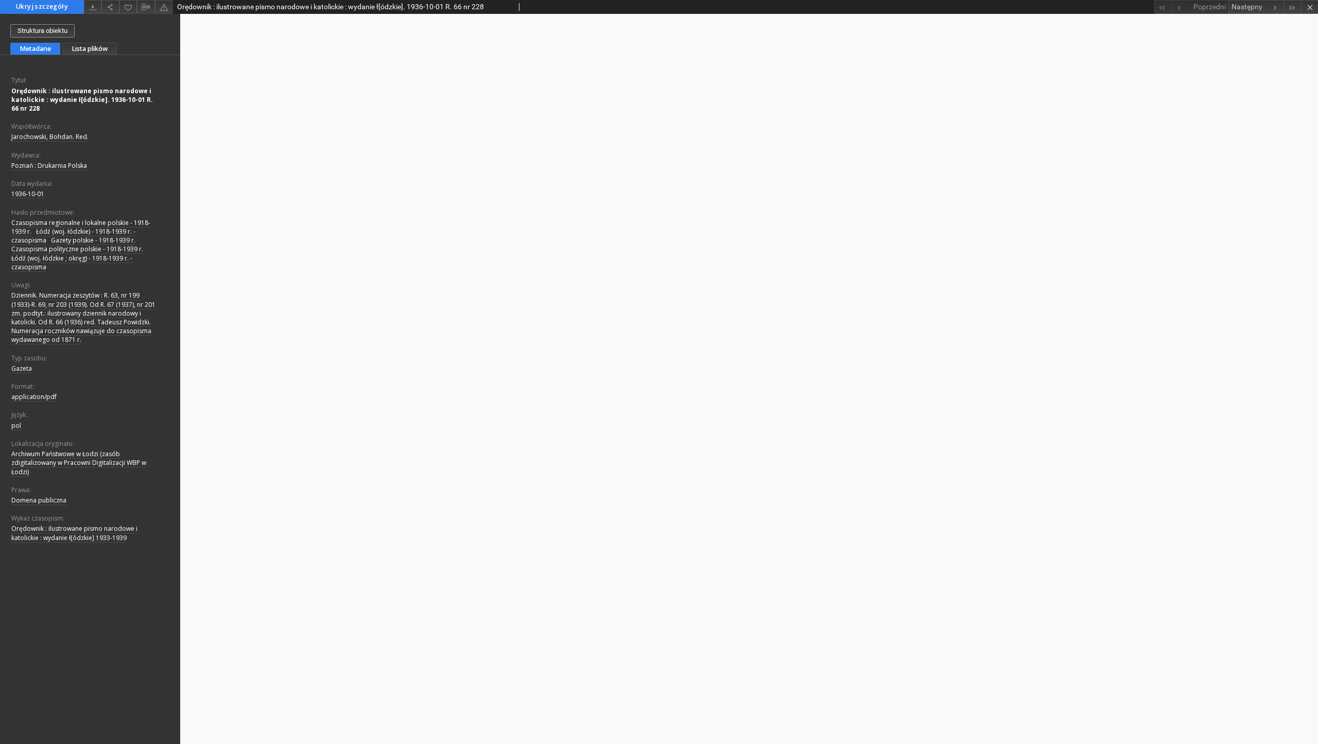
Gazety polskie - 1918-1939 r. (93, 240)
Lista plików (90, 48)
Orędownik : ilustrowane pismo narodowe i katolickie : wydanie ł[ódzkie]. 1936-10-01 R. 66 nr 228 (82, 99)
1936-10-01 (27, 193)
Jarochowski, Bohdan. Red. (50, 136)
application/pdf (34, 396)
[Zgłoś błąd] (163, 7)
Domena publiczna (38, 500)
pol (16, 425)
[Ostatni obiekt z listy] (1292, 7)
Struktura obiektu (42, 30)
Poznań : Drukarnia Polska (49, 165)
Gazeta (21, 368)
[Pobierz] (92, 7)
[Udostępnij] (110, 7)
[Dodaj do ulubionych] (128, 7)
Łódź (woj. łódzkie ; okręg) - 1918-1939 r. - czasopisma (71, 262)
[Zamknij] (1309, 7)
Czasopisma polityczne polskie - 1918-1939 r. (77, 249)
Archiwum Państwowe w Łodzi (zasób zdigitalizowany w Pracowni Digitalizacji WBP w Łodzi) (78, 462)
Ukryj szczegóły (42, 6)
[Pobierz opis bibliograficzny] (145, 7)
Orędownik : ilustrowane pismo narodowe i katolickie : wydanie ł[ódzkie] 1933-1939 (74, 533)
